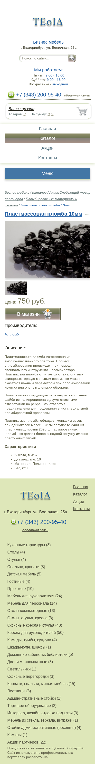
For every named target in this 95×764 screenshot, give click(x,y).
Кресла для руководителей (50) (35, 632)
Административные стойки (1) (34, 698)
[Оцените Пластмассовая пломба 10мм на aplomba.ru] (48, 249)
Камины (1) (17, 735)
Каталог (47, 138)
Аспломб (12, 334)
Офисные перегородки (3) (30, 676)
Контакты (47, 157)
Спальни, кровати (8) (26, 567)
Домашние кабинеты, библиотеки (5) (40, 654)
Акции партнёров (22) (26, 742)
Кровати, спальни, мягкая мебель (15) (41, 684)
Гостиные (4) (18, 581)
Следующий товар (74, 192)
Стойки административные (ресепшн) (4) (44, 728)
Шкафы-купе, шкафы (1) (29, 647)
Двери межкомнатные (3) (30, 662)
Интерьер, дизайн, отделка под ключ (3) (42, 713)
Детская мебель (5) (24, 574)
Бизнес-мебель (17, 192)
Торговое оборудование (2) (32, 706)
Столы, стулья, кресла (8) (30, 618)
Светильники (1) (21, 669)
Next (84, 285)
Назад (12, 247)
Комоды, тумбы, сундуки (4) (32, 640)
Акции (47, 148)
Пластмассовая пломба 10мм (43, 214)
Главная (47, 128)
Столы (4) (16, 552)
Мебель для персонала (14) (32, 603)
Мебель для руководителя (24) (34, 596)
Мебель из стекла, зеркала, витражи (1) (42, 720)
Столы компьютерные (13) (31, 611)
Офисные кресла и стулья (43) (34, 625)
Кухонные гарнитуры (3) (29, 545)
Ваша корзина (21, 109)
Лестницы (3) (19, 691)
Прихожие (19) (20, 589)
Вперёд (82, 247)
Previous (14, 285)
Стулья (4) (16, 559)
